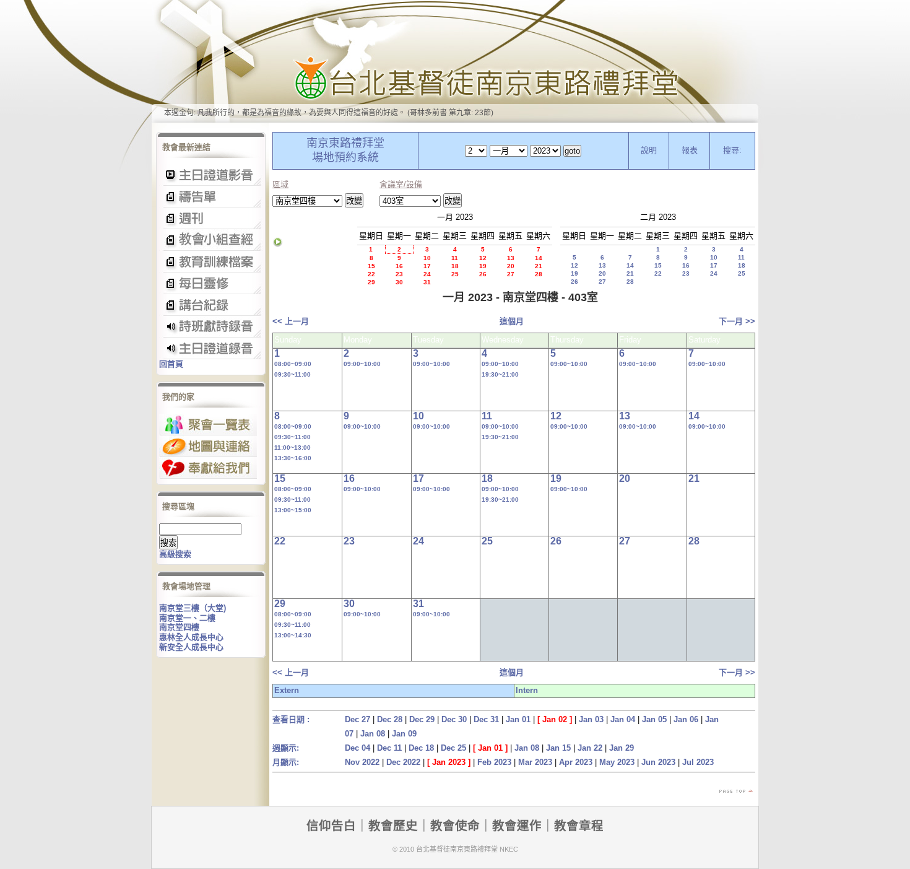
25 (455, 274)
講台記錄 (210, 348)
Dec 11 (389, 748)
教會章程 (579, 825)
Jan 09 (404, 733)
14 (538, 258)
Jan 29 (621, 748)
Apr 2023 (575, 762)
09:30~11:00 (292, 374)
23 (399, 274)
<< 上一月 (290, 321)
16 (399, 266)
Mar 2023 (535, 762)
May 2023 (617, 762)
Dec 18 (421, 748)
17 (427, 266)
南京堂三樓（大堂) (192, 608)
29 (371, 282)
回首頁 (171, 364)
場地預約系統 (345, 157)
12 (483, 258)
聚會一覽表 (208, 424)
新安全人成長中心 (191, 647)
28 (538, 274)
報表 (690, 150)
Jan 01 (518, 719)
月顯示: (285, 762)
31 (427, 282)
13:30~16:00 (292, 458)
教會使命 (455, 825)
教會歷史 (393, 825)
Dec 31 (486, 719)
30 (399, 282)
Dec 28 (389, 719)
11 (454, 258)
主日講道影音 (210, 175)
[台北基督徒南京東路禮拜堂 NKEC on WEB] (455, 61)
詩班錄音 (210, 327)
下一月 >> (737, 321)
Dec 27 (357, 719)
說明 (649, 150)
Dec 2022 (403, 762)
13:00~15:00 (292, 510)
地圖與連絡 (208, 446)
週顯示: (285, 748)
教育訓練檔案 (210, 262)
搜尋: (732, 150)
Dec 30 (454, 719)
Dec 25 (453, 748)
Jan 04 (622, 719)
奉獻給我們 (208, 468)
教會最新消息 (210, 283)
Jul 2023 (698, 762)
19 (483, 266)
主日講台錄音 (210, 240)
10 (427, 258)
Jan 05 (654, 719)
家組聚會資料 (210, 305)
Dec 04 (357, 748)
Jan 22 (590, 748)
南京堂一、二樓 (187, 617)
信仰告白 (331, 825)
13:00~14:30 (292, 635)
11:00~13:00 (292, 447)
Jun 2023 (658, 762)
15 (371, 266)
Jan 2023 (449, 762)
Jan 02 (554, 719)
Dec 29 (422, 719)
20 (510, 266)
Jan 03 (591, 719)
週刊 (210, 218)
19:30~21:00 (500, 374)
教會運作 (517, 825)
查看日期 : (291, 719)
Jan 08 (372, 733)
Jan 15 (558, 748)
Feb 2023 (494, 762)
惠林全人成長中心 (191, 637)
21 (538, 266)
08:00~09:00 (292, 363)
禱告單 (210, 196)
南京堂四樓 (179, 627)
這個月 (512, 321)
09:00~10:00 (362, 363)
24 (427, 274)
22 (371, 274)
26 (483, 274)
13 (510, 258)
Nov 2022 (362, 762)
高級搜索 (175, 554)
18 (455, 266)
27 (510, 274)
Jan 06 (686, 719)
